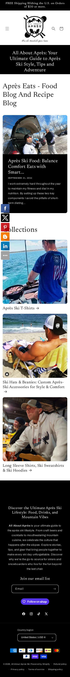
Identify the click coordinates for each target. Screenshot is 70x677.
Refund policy (60, 664)
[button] (7, 29)
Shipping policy (55, 669)
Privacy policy (18, 669)
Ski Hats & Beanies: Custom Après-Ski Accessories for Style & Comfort (33, 384)
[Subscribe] (55, 589)
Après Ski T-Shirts (19, 308)
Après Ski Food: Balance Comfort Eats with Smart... (33, 167)
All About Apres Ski (20, 664)
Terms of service (36, 669)
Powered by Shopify (40, 664)
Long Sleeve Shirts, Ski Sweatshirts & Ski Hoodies (33, 468)
